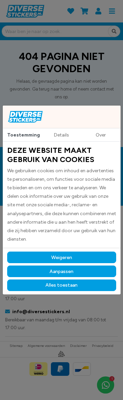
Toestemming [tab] (23, 135)
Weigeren (61, 257)
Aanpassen (61, 271)
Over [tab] (101, 135)
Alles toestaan (61, 285)
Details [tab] (61, 135)
